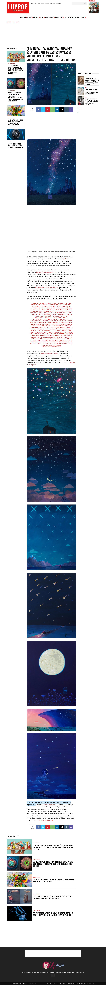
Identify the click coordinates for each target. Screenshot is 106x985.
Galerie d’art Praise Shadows (46, 272)
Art (60, 983)
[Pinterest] (47, 109)
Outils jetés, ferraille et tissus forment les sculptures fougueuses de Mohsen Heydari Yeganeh (52, 897)
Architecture (69, 983)
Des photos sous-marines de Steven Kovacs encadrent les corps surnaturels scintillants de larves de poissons (53, 914)
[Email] (61, 109)
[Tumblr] (66, 109)
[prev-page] (78, 108)
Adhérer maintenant (46, 820)
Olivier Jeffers (63, 259)
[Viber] (71, 109)
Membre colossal (50, 805)
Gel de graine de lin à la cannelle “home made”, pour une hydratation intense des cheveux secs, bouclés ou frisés (92, 81)
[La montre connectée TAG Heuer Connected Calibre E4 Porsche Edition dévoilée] (16, 134)
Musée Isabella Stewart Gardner (46, 288)
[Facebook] (38, 109)
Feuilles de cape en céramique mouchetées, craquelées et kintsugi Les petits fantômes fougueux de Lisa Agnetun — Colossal (93, 7)
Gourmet (89, 983)
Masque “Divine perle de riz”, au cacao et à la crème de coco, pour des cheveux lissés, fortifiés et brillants (91, 101)
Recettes (49, 983)
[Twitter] (43, 109)
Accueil (9, 22)
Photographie (82, 983)
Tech (9, 141)
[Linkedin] (57, 109)
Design (53, 983)
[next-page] (81, 108)
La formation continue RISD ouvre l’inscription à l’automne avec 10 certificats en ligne (15, 122)
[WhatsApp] (52, 109)
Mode (64, 983)
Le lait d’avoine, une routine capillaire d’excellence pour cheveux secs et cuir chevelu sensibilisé (92, 92)
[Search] (85, 3)
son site (72, 362)
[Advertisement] (58, 9)
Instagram (32, 365)
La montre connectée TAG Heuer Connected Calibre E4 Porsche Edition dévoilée (15, 145)
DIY (86, 87)
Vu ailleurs (92, 0)
